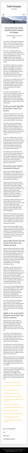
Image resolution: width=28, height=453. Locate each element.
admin (14, 37)
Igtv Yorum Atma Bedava (9, 428)
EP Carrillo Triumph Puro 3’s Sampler (11, 393)
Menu (23, 14)
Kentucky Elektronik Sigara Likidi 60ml (12, 382)
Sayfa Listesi (6, 435)
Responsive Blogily (10, 450)
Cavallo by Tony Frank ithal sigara (11, 404)
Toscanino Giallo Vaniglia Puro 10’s (11, 416)
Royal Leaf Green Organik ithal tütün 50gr (13, 407)
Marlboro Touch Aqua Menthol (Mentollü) (13, 396)
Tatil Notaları (14, 6)
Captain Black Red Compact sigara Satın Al (13, 413)
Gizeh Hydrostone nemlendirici (10, 410)
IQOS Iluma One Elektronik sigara (11, 390)
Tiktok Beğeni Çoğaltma (9, 439)
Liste (4, 432)
